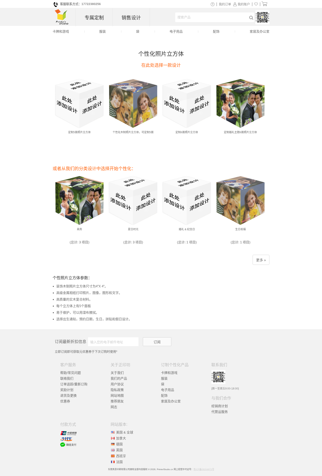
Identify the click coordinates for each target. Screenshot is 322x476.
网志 (114, 407)
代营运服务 (219, 412)
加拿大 (121, 438)
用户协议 (117, 384)
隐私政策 (117, 390)
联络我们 (66, 378)
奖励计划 (66, 390)
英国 (119, 450)
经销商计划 (219, 406)
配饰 (164, 395)
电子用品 (167, 390)
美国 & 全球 (124, 432)
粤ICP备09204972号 (203, 469)
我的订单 (225, 4)
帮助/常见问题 (70, 373)
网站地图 (117, 395)
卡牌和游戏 (169, 373)
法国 (119, 462)
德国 (119, 444)
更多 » (261, 260)
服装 (164, 378)
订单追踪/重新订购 (73, 384)
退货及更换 (68, 395)
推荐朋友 (117, 401)
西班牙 (121, 456)
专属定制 (94, 17)
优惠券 (65, 401)
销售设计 (131, 17)
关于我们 (117, 373)
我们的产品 (119, 378)
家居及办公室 (171, 401)
